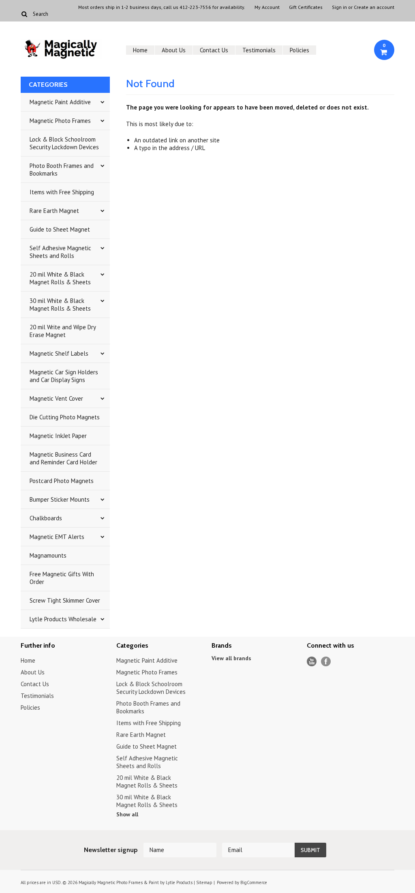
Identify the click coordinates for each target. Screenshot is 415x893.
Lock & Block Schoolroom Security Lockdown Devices (64, 143)
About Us (174, 50)
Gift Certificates (306, 7)
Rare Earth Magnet (54, 211)
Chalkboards (46, 518)
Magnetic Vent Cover (56, 398)
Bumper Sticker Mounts (60, 499)
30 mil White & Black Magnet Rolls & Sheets (60, 304)
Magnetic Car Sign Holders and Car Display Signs (64, 376)
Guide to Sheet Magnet (60, 229)
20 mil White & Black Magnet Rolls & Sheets (60, 278)
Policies (299, 50)
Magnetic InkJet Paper (58, 436)
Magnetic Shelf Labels (59, 353)
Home (140, 50)
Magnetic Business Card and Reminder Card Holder (63, 458)
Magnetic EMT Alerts (57, 537)
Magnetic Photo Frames (60, 121)
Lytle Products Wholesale (63, 619)
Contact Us (214, 50)
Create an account (374, 7)
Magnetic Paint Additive (60, 102)
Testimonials (259, 50)
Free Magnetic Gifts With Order (62, 578)
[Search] (24, 13)
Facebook (326, 662)
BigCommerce (253, 882)
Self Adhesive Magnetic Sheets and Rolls (60, 252)
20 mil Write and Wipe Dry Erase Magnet (63, 331)
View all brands (231, 658)
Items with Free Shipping (62, 192)
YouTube (312, 662)
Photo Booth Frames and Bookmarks (62, 169)
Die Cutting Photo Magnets (65, 417)
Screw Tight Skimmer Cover (65, 600)
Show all (127, 814)
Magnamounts (48, 555)
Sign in (339, 7)
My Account (267, 7)
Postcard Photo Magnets (62, 481)
